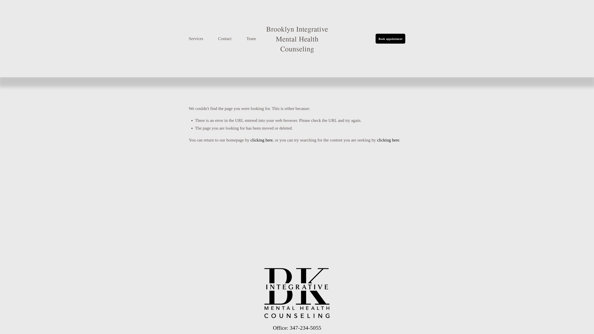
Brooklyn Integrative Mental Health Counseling (297, 39)
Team (251, 38)
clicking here (261, 140)
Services (196, 38)
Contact (225, 38)
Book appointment (390, 39)
